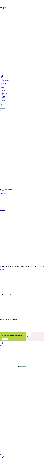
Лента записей (2, 456)
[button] (22, 295)
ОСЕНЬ (3, 88)
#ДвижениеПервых (2, 268)
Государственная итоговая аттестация (5, 77)
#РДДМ (1, 267)
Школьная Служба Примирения (4, 81)
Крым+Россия (2, 210)
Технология (4, 96)
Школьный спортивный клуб (6, 80)
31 (3, 345)
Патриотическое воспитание (4, 78)
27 (0, 345)
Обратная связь (4, 95)
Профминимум (3, 97)
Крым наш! (2, 271)
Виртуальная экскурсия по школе (5, 84)
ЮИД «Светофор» (3, 100)
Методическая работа (3, 83)
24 (3, 344)
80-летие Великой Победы (4, 99)
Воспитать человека (3, 158)
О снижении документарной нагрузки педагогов (6, 98)
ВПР (1, 86)
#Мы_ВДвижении (2, 269)
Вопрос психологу (3, 82)
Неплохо (2, 107)
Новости (2, 76)
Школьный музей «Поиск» (4, 93)
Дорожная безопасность (5, 91)
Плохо (1, 106)
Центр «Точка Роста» (3, 94)
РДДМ (1, 249)
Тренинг (1, 301)
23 (2, 344)
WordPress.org (2, 457)
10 (3, 343)
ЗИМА (3, 89)
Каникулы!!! (2, 87)
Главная (2, 75)
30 (2, 345)
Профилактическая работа (4, 90)
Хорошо (1, 105)
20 (0, 344)
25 (4, 344)
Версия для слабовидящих (22, 366)
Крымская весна (3, 193)
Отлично (2, 104)
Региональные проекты (3, 79)
